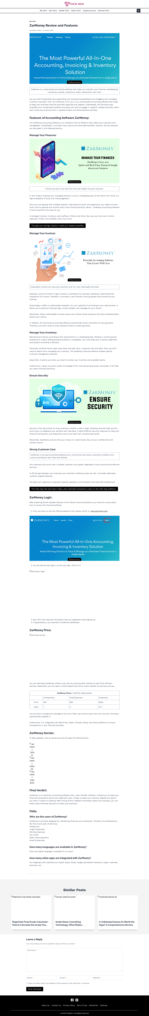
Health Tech (64, 11)
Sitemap (103, 1005)
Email (63, 978)
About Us (45, 1005)
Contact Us (56, 1005)
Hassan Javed (36, 30)
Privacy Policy (69, 1005)
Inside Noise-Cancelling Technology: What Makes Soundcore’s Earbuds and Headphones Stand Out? (69, 923)
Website (96, 978)
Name (30, 978)
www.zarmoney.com (98, 511)
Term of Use (82, 1005)
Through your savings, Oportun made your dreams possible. (57, 226)
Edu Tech (53, 11)
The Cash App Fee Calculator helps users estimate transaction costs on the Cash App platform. (73, 489)
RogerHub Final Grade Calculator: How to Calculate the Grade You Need (30, 923)
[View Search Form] (138, 10)
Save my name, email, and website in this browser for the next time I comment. (58, 983)
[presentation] (31, 906)
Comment (32, 950)
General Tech (103, 11)
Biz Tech (43, 11)
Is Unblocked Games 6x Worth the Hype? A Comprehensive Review (117, 923)
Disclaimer (93, 1005)
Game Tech (76, 11)
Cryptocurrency (89, 11)
